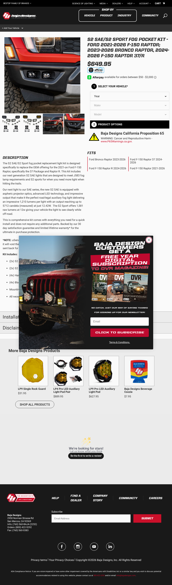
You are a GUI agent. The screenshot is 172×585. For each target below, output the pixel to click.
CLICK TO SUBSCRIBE (119, 332)
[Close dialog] (149, 240)
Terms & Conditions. (119, 342)
